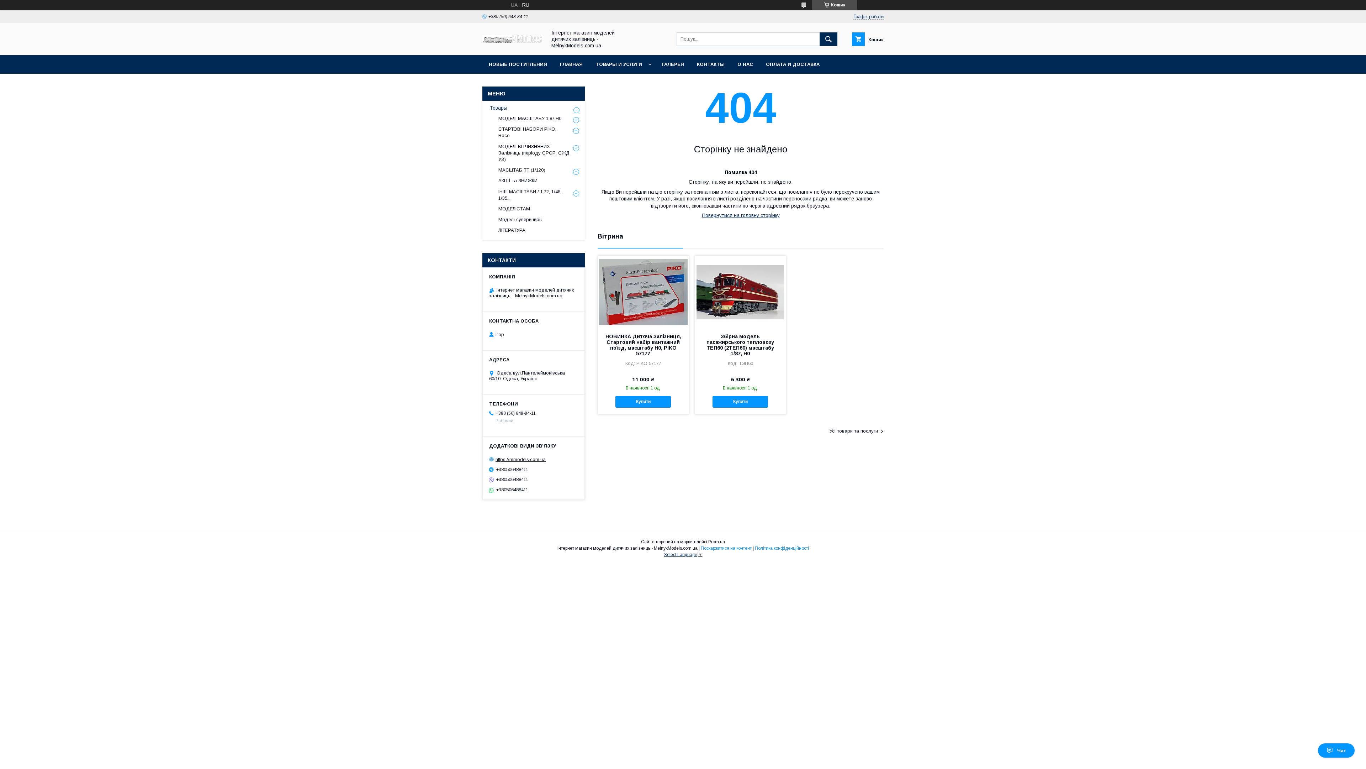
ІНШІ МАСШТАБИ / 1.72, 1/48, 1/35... (529, 195)
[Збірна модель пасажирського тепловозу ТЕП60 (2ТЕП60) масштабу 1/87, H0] (740, 291)
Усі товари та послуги (854, 431)
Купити (643, 401)
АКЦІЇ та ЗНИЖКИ (518, 180)
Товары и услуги (618, 64)
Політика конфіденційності (782, 548)
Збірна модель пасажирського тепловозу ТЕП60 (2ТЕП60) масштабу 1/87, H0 (740, 345)
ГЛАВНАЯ (571, 64)
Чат (1341, 750)
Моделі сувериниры (520, 219)
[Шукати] (828, 39)
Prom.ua (716, 541)
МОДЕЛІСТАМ (514, 208)
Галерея (673, 64)
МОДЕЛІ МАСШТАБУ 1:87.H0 (529, 118)
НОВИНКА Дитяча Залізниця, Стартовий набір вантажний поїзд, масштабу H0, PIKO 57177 (643, 345)
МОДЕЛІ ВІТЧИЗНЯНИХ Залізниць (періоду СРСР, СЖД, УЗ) (534, 153)
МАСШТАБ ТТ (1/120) (521, 170)
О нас (745, 64)
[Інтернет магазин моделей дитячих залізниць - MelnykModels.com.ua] (512, 41)
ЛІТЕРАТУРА (511, 230)
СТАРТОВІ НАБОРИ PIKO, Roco (527, 132)
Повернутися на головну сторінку (741, 215)
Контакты (711, 64)
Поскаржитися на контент (726, 548)
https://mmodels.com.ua (521, 459)
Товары (498, 108)
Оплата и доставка (793, 64)
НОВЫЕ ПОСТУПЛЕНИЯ (518, 64)
